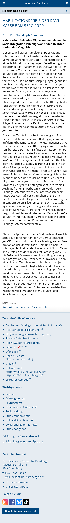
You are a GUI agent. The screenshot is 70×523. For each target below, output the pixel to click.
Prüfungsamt (14, 403)
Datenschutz (39, 307)
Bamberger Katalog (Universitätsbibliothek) (33, 325)
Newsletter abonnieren (18, 511)
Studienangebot (16, 429)
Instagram (5, 502)
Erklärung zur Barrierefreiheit (20, 436)
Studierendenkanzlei (18, 416)
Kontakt (7, 307)
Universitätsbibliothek (19, 420)
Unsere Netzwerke (17, 482)
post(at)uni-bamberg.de (26, 477)
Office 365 (12, 351)
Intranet (11, 347)
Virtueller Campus (17, 379)
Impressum (22, 307)
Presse (10, 394)
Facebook (12, 502)
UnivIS (10, 364)
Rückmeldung (14, 411)
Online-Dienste (15, 356)
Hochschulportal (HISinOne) (23, 330)
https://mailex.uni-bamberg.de (25, 372)
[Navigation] (4, 3)
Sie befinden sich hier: (15, 10)
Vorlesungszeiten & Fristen (22, 424)
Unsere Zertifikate (17, 486)
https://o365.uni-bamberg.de (24, 375)
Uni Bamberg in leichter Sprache (22, 441)
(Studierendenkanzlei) (19, 359)
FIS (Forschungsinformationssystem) (28, 334)
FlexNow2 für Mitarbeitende (23, 343)
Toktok (26, 502)
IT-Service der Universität (21, 407)
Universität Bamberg (35, 3)
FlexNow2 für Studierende (22, 338)
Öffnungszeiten (15, 398)
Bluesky (19, 502)
